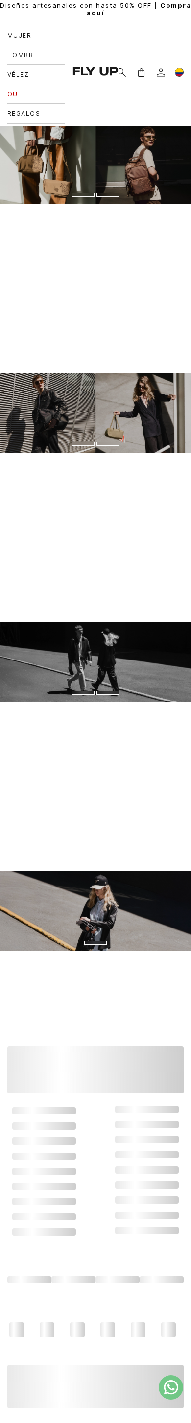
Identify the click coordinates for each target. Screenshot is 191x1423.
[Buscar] (27, 29)
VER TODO (96, 915)
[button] (141, 29)
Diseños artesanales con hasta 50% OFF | (95, 9)
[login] (161, 29)
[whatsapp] (171, 1387)
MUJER (95, 146)
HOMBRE (95, 168)
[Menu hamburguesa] (11, 29)
